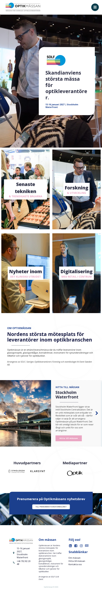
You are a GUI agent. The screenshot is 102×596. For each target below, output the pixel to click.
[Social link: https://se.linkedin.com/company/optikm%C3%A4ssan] (71, 546)
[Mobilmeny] (95, 7)
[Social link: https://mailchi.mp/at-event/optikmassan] (87, 546)
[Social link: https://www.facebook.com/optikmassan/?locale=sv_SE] (77, 546)
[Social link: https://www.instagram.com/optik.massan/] (82, 546)
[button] (5, 413)
